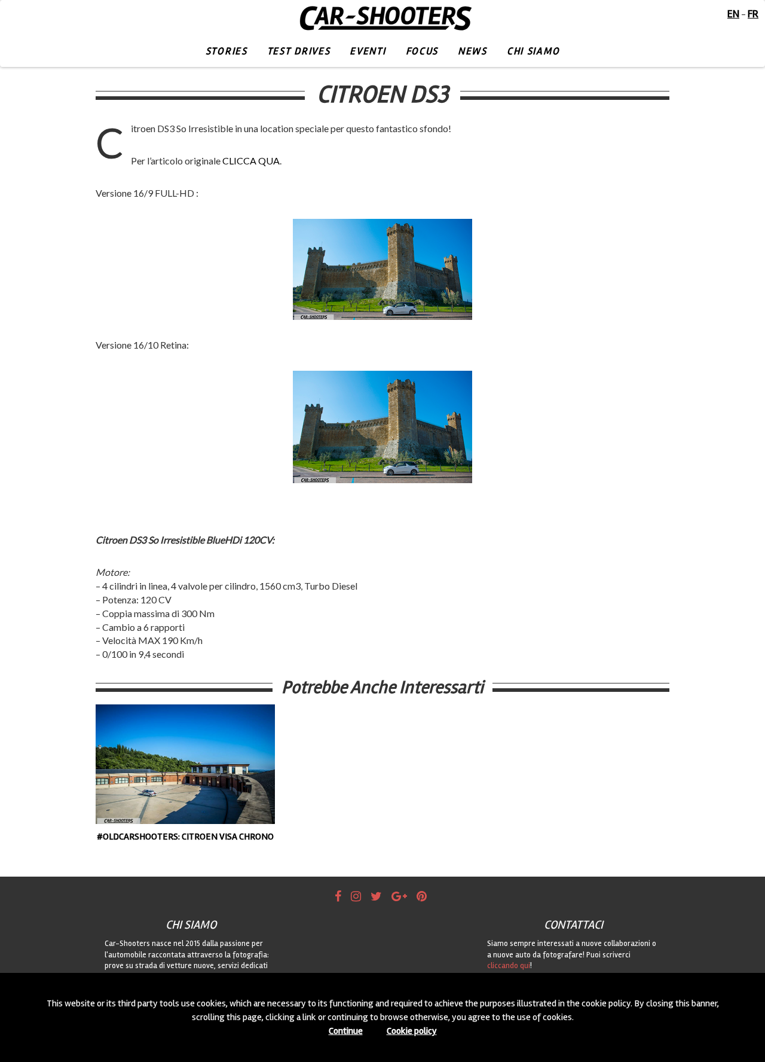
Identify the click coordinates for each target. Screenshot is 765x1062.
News (472, 51)
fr (753, 13)
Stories (226, 51)
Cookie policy (412, 1031)
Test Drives (299, 51)
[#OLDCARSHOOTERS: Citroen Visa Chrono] (185, 764)
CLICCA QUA (251, 160)
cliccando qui (508, 966)
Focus (422, 51)
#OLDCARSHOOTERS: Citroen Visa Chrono (185, 837)
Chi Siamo (533, 51)
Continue (346, 1031)
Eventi (367, 51)
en (733, 13)
